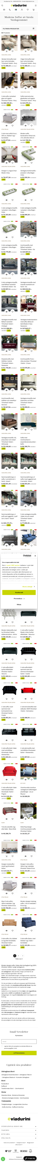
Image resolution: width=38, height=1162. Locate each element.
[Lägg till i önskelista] (12, 51)
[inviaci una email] (4, 10)
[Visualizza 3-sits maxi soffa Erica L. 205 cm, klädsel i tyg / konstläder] (6, 125)
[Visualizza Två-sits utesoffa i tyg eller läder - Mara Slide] (6, 819)
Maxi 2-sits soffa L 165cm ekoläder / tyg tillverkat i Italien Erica (8, 903)
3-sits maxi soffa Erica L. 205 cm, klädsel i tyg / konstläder (9, 136)
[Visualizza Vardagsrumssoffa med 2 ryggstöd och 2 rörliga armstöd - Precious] (25, 545)
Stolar (3, 1092)
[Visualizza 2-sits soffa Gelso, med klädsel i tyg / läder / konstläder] (25, 930)
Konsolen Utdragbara (22, 1077)
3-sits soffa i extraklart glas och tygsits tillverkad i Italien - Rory (9, 98)
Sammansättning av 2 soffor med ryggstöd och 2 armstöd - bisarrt (28, 479)
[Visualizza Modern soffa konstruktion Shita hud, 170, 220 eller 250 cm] (25, 125)
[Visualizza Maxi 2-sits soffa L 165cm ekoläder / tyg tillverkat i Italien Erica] (6, 893)
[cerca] (2, 5)
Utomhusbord (19, 1088)
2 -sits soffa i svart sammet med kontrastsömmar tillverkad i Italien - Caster (7, 711)
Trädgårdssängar (6, 1104)
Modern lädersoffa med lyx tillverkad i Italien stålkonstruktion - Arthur (9, 632)
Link (15, 1048)
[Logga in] (22, 10)
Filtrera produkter (11, 28)
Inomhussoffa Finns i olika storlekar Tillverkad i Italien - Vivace (28, 361)
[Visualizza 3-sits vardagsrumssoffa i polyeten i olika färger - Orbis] (25, 200)
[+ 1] (23, 955)
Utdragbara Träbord (25, 1074)
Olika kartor (18, 1144)
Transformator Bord (7, 1088)
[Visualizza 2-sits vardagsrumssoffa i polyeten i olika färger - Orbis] (6, 237)
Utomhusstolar (24, 1098)
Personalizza (18, 598)
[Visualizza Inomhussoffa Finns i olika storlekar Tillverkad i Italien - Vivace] (25, 351)
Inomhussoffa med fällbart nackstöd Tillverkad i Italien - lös (27, 247)
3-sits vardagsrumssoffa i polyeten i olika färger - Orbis (28, 210)
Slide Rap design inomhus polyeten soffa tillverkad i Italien (28, 829)
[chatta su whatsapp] (3, 1159)
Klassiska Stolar (6, 1095)
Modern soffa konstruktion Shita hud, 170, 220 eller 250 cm (27, 136)
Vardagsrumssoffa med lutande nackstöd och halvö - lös (28, 284)
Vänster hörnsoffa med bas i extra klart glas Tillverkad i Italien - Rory (9, 61)
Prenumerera (19, 1053)
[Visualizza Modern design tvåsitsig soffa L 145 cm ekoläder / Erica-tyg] (25, 893)
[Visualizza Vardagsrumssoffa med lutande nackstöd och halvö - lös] (25, 274)
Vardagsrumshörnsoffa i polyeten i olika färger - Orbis (28, 173)
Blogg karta (30, 1142)
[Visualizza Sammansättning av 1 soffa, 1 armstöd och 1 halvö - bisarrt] (6, 469)
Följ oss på (5, 1138)
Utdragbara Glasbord (8, 1077)
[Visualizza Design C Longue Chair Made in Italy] (6, 163)
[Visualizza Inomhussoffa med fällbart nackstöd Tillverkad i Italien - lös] (25, 237)
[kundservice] (10, 10)
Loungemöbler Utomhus (20, 1104)
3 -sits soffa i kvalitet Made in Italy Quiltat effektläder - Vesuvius (27, 632)
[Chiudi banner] (35, 555)
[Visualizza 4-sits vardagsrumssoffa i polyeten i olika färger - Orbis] (6, 200)
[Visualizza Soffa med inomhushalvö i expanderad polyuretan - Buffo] (25, 429)
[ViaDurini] (19, 5)
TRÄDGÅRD (6, 1101)
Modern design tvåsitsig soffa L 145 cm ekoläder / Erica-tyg (28, 903)
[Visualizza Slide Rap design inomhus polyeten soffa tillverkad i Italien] (25, 819)
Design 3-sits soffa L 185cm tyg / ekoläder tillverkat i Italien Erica (27, 866)
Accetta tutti (19, 592)
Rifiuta (19, 604)
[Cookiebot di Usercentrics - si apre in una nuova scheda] (23, 556)
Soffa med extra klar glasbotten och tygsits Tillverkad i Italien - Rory (28, 98)
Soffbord (4, 1086)
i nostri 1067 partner (13, 565)
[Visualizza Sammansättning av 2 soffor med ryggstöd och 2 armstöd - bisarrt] (25, 469)
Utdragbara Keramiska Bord (9, 1074)
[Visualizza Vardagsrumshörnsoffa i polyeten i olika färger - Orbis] (25, 163)
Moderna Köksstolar (18, 1095)
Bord (3, 1081)
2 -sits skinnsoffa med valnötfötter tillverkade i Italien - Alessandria (28, 750)
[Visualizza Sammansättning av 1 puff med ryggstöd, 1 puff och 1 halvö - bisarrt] (6, 506)
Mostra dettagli (27, 586)
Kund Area (5, 1134)
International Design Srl (12, 1126)
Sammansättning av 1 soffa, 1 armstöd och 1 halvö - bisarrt (8, 479)
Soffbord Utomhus (18, 1107)
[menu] (36, 5)
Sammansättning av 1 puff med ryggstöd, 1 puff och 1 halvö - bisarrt (9, 516)
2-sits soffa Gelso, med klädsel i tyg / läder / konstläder (27, 941)
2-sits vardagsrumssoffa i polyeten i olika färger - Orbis (9, 247)
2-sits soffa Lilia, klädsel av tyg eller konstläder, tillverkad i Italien (9, 941)
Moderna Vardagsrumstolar (10, 1098)
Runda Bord (5, 1084)
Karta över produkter (9, 1142)
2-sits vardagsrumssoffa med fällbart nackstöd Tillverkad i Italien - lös (9, 284)
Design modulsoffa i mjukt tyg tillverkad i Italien (7, 866)
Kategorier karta (21, 1142)
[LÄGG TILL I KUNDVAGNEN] (6, 51)
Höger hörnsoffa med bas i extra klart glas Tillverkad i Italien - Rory (28, 61)
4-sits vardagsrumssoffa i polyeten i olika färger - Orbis (9, 210)
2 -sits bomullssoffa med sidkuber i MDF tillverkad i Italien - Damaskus (28, 709)
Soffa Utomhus (6, 1107)
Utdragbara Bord (7, 1071)
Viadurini (5, 1130)
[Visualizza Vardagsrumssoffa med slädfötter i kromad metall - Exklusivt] (6, 545)
